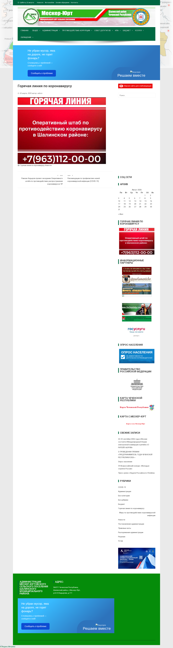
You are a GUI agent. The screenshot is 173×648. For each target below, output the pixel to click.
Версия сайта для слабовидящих (137, 86)
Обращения (26, 37)
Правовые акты (124, 528)
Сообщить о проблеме (42, 73)
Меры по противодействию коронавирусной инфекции (137, 514)
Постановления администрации (131, 524)
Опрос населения (125, 462)
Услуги (138, 30)
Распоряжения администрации (130, 532)
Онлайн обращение (62, 2)
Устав (120, 541)
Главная (24, 30)
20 (135, 204)
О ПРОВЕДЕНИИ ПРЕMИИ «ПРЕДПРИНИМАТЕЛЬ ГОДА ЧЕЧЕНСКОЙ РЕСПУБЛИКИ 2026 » (135, 454)
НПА (117, 30)
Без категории (124, 496)
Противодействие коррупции (76, 30)
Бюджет (127, 30)
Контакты (74, 2)
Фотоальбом (49, 2)
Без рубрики (123, 500)
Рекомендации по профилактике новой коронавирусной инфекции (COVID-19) (84, 178)
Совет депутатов (102, 30)
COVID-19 (122, 487)
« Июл (120, 214)
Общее (35, 30)
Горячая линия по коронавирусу (32, 165)
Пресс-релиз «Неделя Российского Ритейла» (136, 473)
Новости (40, 2)
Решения (121, 537)
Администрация (50, 30)
